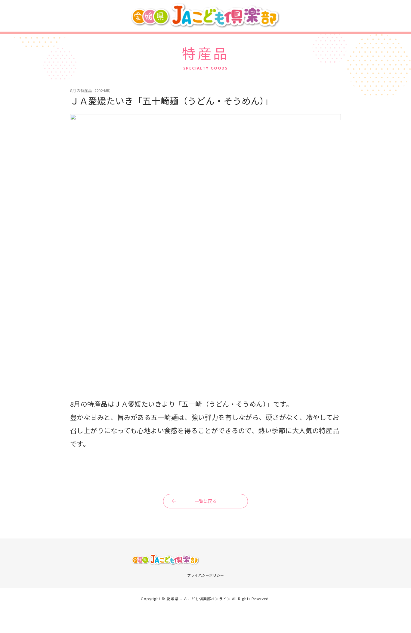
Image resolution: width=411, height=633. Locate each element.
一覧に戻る (205, 501)
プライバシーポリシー (205, 575)
